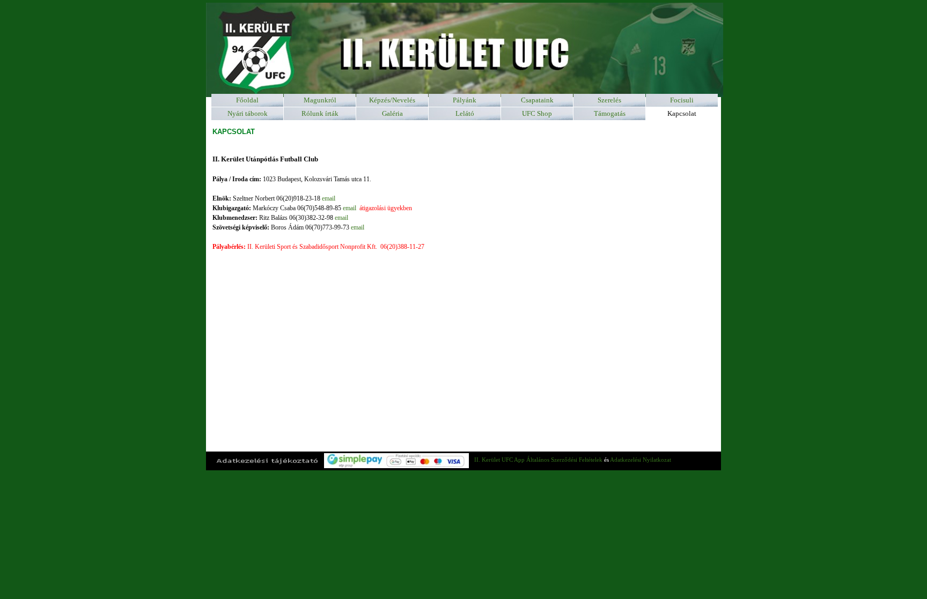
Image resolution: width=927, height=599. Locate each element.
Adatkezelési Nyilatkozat (640, 460)
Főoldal (247, 100)
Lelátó (464, 113)
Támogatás (610, 113)
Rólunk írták (320, 113)
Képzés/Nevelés (392, 100)
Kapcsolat (681, 113)
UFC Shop (537, 113)
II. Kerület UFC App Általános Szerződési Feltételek (538, 460)
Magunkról (320, 100)
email (328, 198)
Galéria (392, 113)
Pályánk (464, 100)
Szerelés (609, 100)
